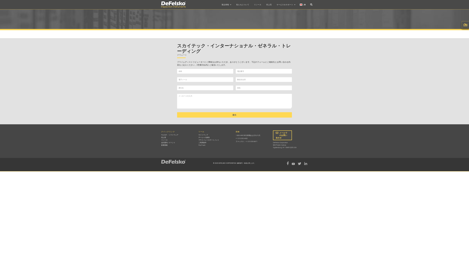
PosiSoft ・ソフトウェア (169, 135)
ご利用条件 (202, 142)
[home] (173, 4)
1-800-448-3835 (241, 135)
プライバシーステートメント (208, 140)
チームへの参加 (204, 137)
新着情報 (164, 145)
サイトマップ (203, 135)
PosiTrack (201, 145)
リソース (257, 5)
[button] (226, 4)
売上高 (269, 5)
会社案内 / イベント (168, 142)
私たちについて (242, 5)
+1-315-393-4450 (241, 138)
